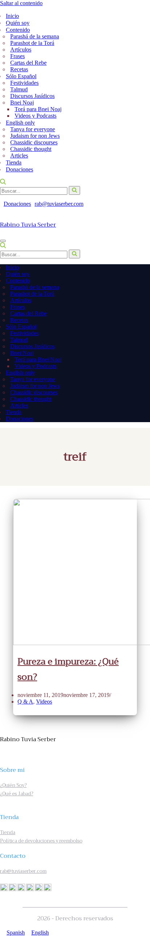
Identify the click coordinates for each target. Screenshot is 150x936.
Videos (44, 701)
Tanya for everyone (32, 129)
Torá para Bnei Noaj (38, 109)
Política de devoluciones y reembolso (41, 841)
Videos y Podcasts (35, 116)
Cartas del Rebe (28, 63)
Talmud (19, 89)
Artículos (20, 49)
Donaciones (19, 169)
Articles (19, 155)
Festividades (24, 83)
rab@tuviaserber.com (59, 204)
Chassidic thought (30, 149)
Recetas (19, 69)
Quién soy (17, 23)
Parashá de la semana (34, 36)
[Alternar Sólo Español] (142, 327)
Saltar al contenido (21, 3)
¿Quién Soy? (13, 785)
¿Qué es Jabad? (16, 793)
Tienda (13, 162)
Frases (17, 56)
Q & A (25, 701)
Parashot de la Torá (32, 43)
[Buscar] (3, 182)
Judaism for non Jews (35, 136)
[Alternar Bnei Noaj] (137, 353)
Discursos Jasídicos (32, 96)
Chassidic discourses (34, 142)
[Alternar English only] (142, 373)
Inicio (12, 16)
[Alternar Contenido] (142, 281)
